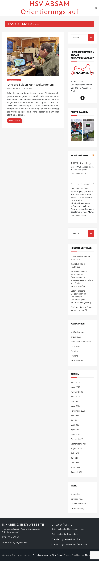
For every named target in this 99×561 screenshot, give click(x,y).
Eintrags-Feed (77, 499)
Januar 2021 (76, 472)
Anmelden (75, 494)
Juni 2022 (75, 420)
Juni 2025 (75, 382)
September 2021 (78, 444)
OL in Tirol (75, 346)
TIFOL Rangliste (81, 163)
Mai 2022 (75, 425)
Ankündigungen (14, 80)
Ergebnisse (76, 337)
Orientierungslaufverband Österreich (69, 544)
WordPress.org (77, 508)
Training (74, 356)
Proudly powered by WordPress (47, 555)
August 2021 (76, 448)
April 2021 (75, 467)
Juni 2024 (75, 396)
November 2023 (78, 411)
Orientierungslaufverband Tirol (66, 539)
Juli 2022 (75, 415)
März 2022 (75, 434)
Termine (74, 351)
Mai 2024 (75, 401)
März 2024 (75, 406)
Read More (13, 121)
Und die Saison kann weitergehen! (31, 84)
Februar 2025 (77, 392)
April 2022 (75, 429)
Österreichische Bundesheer (65, 534)
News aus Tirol (80, 155)
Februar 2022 (77, 439)
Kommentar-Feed (78, 503)
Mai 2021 (75, 462)
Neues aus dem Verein (81, 341)
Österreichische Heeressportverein (68, 529)
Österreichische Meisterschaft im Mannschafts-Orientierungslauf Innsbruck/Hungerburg (81, 297)
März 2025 (75, 387)
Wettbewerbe (77, 360)
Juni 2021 (75, 458)
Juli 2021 (75, 453)
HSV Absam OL (14, 88)
